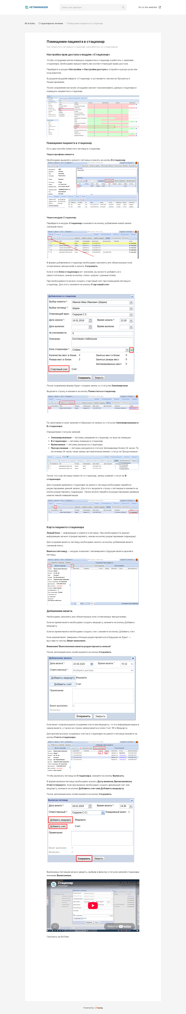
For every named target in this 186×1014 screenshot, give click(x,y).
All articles (30, 23)
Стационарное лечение (51, 23)
